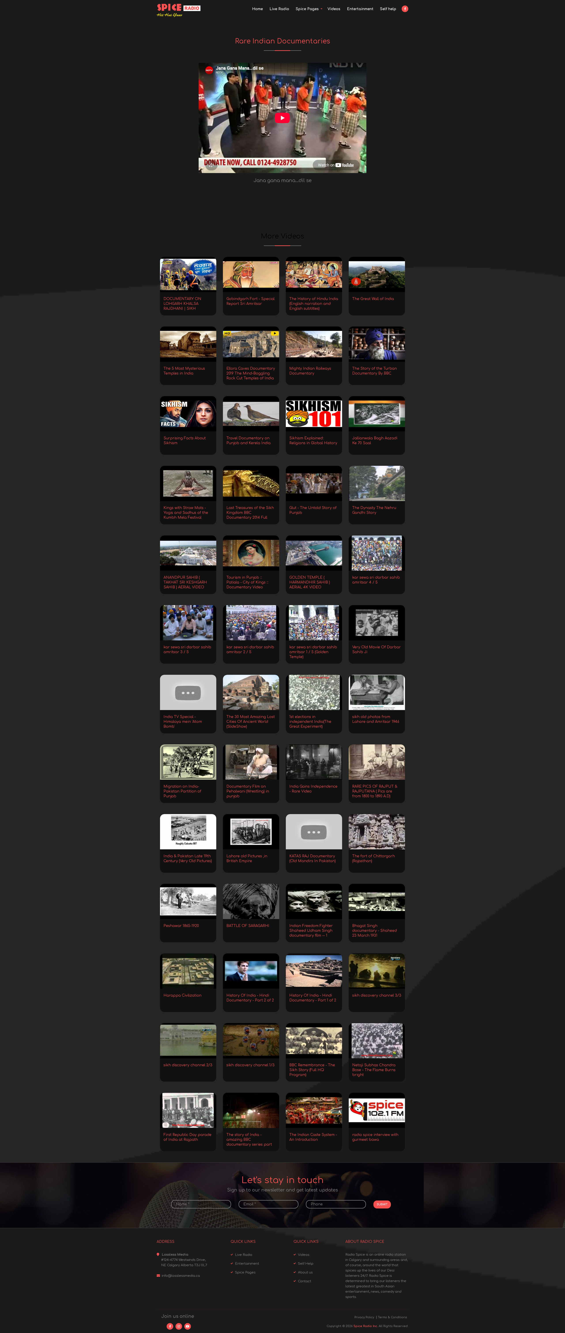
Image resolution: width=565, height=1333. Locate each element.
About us (305, 1272)
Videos (334, 9)
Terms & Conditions (392, 1317)
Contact (304, 1281)
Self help (388, 9)
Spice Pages (307, 9)
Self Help (305, 1264)
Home (257, 9)
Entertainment (360, 9)
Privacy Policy (364, 1317)
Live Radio (279, 9)
